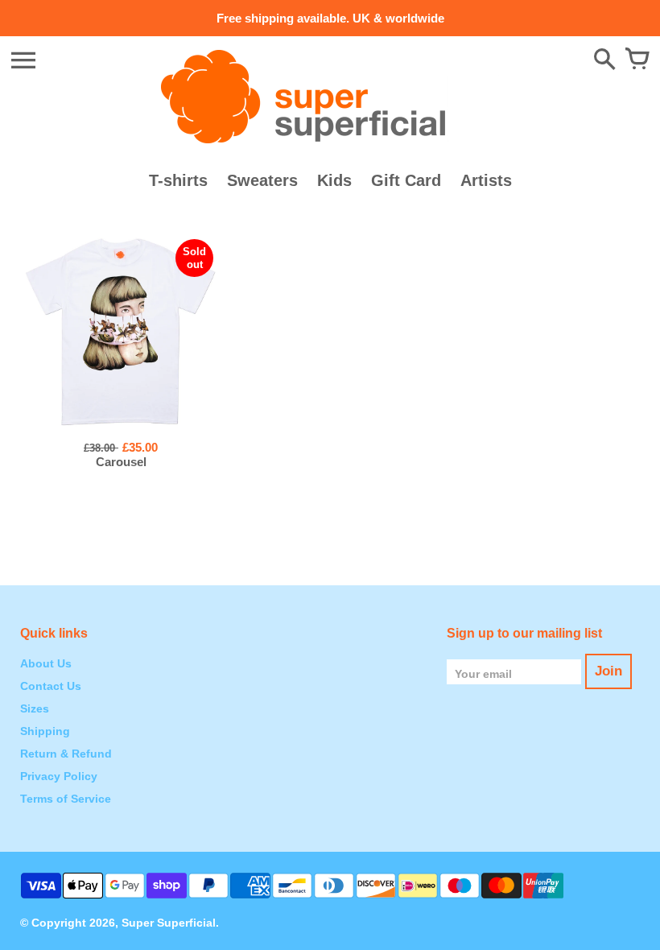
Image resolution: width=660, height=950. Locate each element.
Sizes (34, 708)
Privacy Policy (58, 776)
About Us (46, 663)
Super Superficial (169, 922)
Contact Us (50, 685)
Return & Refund (66, 753)
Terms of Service (65, 798)
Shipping (45, 731)
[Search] (604, 60)
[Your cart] (637, 60)
